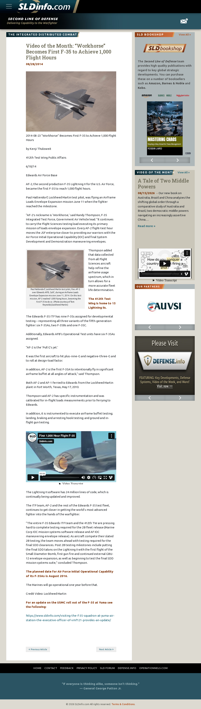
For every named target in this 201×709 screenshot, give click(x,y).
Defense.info (127, 668)
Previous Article (39, 649)
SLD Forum (107, 668)
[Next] (177, 160)
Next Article (105, 649)
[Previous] (152, 160)
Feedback (67, 668)
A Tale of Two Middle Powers (163, 183)
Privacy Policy (87, 668)
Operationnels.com (153, 668)
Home (37, 668)
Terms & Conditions (123, 704)
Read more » (146, 226)
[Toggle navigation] (9, 6)
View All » (185, 34)
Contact (50, 668)
